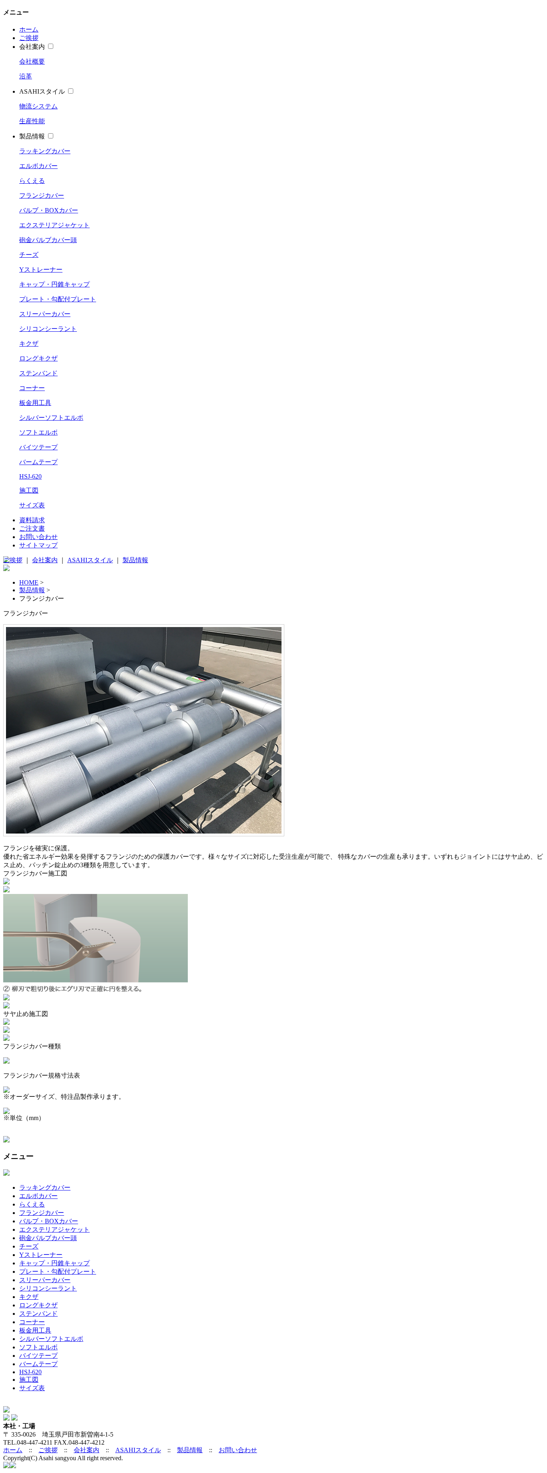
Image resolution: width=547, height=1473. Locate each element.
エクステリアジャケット (54, 225)
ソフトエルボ (38, 432)
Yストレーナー (40, 269)
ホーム (28, 29)
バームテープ (38, 462)
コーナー (32, 388)
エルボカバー (38, 165)
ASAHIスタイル (42, 91)
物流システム (38, 106)
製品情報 (32, 136)
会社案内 (32, 46)
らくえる (32, 180)
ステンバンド (38, 373)
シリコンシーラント (48, 328)
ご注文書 (32, 528)
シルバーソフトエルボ (51, 417)
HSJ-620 (30, 476)
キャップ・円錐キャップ (54, 284)
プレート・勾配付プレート (57, 299)
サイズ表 (32, 505)
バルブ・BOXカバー (48, 210)
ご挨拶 (28, 37)
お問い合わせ (38, 536)
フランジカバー (41, 195)
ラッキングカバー (44, 151)
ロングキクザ (38, 358)
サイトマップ (38, 545)
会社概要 (32, 61)
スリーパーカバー (44, 314)
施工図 (28, 490)
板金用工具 (35, 402)
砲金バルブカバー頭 (48, 239)
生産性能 (32, 121)
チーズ (28, 254)
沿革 (25, 76)
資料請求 (32, 520)
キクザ (28, 343)
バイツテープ (38, 447)
